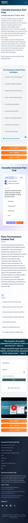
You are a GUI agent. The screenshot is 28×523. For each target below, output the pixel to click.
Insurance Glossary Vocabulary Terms (10, 452)
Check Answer (11, 222)
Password (4, 369)
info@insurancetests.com (7, 489)
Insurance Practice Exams (7, 447)
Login (2, 460)
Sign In (14, 379)
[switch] (6, 181)
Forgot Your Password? (8, 376)
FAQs (2, 455)
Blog (2, 468)
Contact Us (4, 458)
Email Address (5, 363)
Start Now (19, 222)
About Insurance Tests (6, 450)
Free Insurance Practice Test (8, 445)
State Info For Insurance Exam (8, 463)
